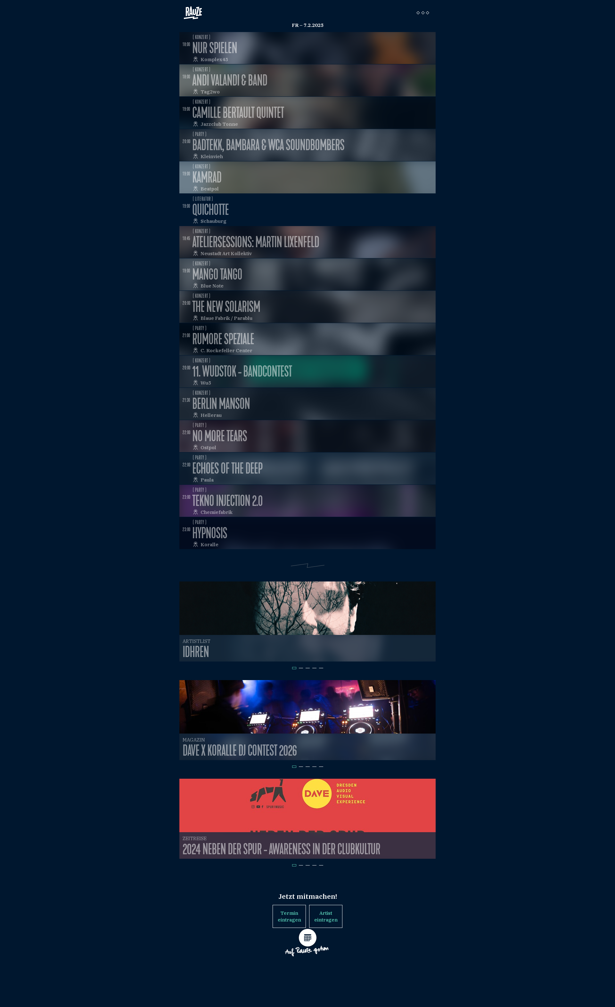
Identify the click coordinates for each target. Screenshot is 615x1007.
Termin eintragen (289, 916)
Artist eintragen (326, 916)
